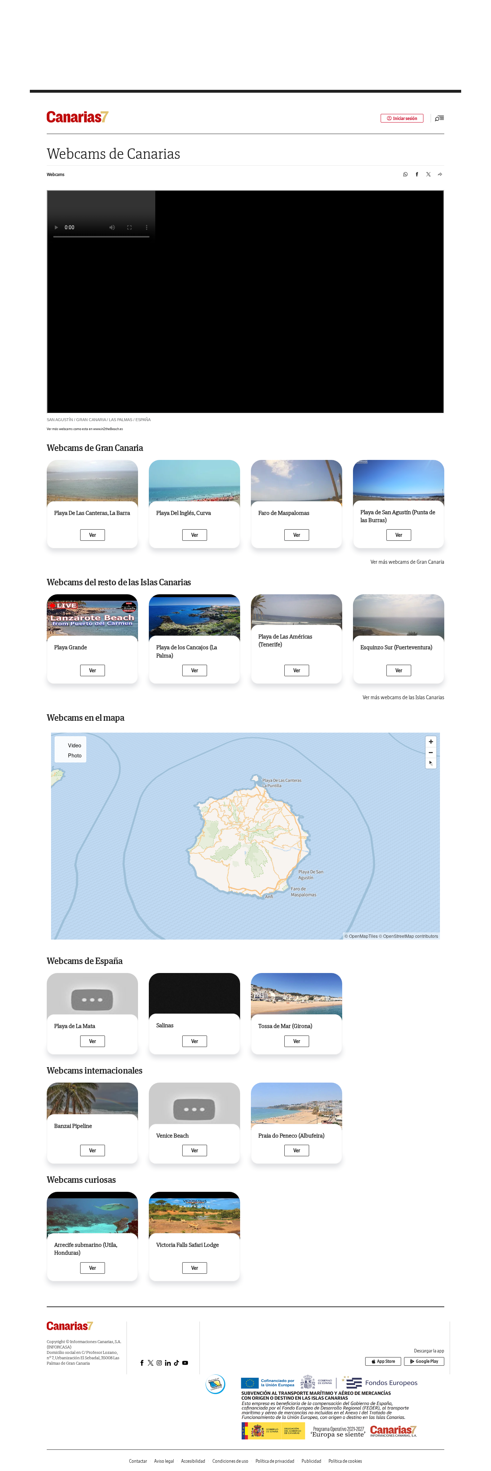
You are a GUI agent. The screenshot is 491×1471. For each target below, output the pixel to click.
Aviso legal (164, 1461)
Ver (92, 535)
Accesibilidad (193, 1461)
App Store (386, 1361)
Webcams (55, 174)
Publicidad (311, 1461)
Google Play (427, 1361)
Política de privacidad (275, 1461)
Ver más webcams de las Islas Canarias (403, 697)
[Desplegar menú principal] (439, 118)
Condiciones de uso (230, 1461)
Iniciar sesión (405, 118)
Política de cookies (345, 1461)
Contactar (138, 1461)
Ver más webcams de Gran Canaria (407, 562)
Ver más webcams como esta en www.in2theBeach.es (85, 429)
